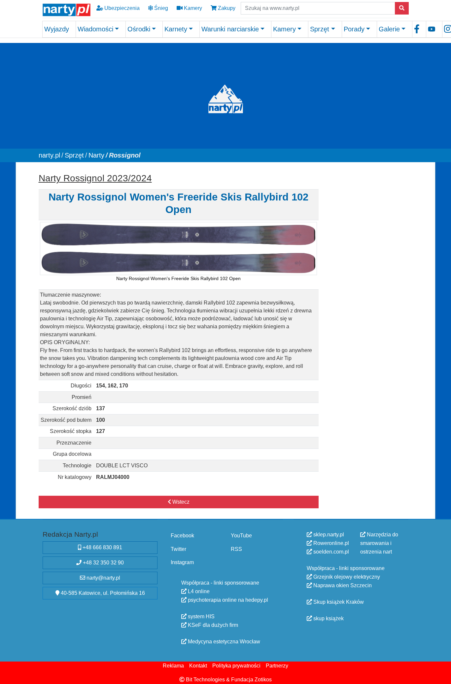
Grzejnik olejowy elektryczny (346, 577)
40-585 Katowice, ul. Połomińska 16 (102, 593)
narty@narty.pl (102, 578)
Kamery (192, 8)
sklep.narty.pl (328, 534)
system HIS (201, 616)
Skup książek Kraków (338, 602)
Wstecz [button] (180, 502)
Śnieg (160, 8)
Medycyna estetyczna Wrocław (223, 641)
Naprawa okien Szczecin (342, 585)
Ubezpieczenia (121, 8)
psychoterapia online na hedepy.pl (227, 599)
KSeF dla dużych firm (212, 625)
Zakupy (226, 8)
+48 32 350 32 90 (103, 562)
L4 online (198, 591)
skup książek (328, 618)
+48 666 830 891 (101, 547)
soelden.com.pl (330, 552)
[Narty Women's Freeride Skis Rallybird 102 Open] (178, 248)
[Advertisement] (367, 269)
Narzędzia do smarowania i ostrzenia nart (379, 543)
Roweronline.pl (330, 543)
